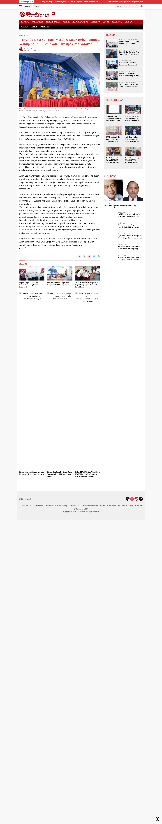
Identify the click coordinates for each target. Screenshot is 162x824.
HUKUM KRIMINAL (80, 22)
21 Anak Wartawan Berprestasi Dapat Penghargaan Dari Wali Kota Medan (86, 285)
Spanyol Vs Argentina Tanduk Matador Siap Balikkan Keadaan (120, 207)
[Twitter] (128, 499)
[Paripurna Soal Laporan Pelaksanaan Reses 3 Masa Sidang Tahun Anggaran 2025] (114, 109)
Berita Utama (24, 35)
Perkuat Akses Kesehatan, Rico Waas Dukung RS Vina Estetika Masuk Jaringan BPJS (129, 75)
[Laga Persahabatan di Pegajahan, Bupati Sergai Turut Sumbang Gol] (110, 237)
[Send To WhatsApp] (98, 256)
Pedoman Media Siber (108, 506)
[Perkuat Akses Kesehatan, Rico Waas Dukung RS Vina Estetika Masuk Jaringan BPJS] (112, 75)
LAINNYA (128, 22)
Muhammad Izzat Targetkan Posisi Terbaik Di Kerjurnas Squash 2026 (128, 226)
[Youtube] (136, 499)
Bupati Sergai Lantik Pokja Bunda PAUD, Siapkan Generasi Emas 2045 (47, 2)
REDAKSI (24, 27)
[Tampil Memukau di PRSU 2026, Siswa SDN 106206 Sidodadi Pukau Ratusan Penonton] (112, 86)
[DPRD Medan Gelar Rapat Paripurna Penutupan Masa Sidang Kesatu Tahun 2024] (114, 130)
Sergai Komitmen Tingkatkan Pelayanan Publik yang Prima (108, 2)
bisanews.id (81, 511)
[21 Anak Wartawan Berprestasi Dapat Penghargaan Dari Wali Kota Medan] (87, 273)
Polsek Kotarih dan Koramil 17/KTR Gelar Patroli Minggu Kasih (113, 160)
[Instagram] (132, 499)
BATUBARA (44, 27)
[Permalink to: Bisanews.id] (21, 49)
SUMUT (34, 27)
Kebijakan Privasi (135, 506)
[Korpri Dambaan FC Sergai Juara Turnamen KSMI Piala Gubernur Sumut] (59, 381)
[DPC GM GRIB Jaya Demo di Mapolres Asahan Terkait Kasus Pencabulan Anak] (133, 109)
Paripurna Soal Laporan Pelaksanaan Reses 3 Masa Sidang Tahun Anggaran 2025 (114, 118)
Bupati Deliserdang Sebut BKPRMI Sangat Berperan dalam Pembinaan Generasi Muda (132, 160)
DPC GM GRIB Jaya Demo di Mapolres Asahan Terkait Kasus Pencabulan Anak (133, 118)
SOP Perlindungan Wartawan (65, 506)
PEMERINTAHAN (53, 22)
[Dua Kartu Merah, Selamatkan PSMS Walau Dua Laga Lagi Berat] (110, 248)
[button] (136, 6)
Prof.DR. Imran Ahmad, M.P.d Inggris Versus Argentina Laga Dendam (129, 215)
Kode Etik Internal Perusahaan (41, 506)
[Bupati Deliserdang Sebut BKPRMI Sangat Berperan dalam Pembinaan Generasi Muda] (133, 151)
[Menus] (21, 6)
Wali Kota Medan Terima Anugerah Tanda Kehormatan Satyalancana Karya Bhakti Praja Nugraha (133, 139)
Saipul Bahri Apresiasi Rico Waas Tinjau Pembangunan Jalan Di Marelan (129, 53)
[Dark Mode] (141, 6)
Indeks (37, 6)
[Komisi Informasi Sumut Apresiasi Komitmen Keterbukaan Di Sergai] (31, 381)
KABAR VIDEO (37, 22)
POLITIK (66, 22)
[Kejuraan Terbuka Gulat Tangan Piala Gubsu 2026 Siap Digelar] (110, 259)
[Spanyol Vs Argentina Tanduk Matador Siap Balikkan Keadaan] (123, 190)
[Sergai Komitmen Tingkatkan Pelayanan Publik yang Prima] (59, 273)
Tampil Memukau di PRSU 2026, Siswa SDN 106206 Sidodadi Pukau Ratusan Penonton (129, 85)
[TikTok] (141, 499)
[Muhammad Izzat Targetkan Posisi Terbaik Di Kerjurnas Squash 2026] (110, 226)
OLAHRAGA (117, 22)
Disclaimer (24, 506)
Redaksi (27, 6)
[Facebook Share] (79, 256)
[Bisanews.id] (37, 14)
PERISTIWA (95, 22)
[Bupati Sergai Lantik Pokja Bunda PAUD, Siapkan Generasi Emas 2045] (31, 273)
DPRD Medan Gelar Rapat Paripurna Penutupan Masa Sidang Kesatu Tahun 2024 (113, 139)
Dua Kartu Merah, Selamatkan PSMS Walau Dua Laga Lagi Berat (129, 248)
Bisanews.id (28, 48)
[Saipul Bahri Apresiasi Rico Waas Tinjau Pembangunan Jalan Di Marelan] (112, 53)
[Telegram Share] (94, 256)
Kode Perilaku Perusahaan (88, 506)
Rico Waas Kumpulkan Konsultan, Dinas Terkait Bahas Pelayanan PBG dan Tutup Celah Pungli (129, 64)
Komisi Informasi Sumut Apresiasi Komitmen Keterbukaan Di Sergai (31, 473)
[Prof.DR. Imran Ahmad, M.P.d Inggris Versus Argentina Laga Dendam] (110, 215)
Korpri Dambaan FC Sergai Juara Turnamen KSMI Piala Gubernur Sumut (59, 474)
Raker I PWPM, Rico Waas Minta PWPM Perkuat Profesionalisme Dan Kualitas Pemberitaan (87, 474)
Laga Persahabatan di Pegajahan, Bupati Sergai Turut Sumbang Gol (130, 237)
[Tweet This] (84, 256)
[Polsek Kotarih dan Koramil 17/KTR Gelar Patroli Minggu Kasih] (114, 151)
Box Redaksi (122, 506)
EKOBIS (106, 22)
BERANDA (25, 22)
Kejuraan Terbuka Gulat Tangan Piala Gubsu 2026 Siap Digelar (129, 258)
